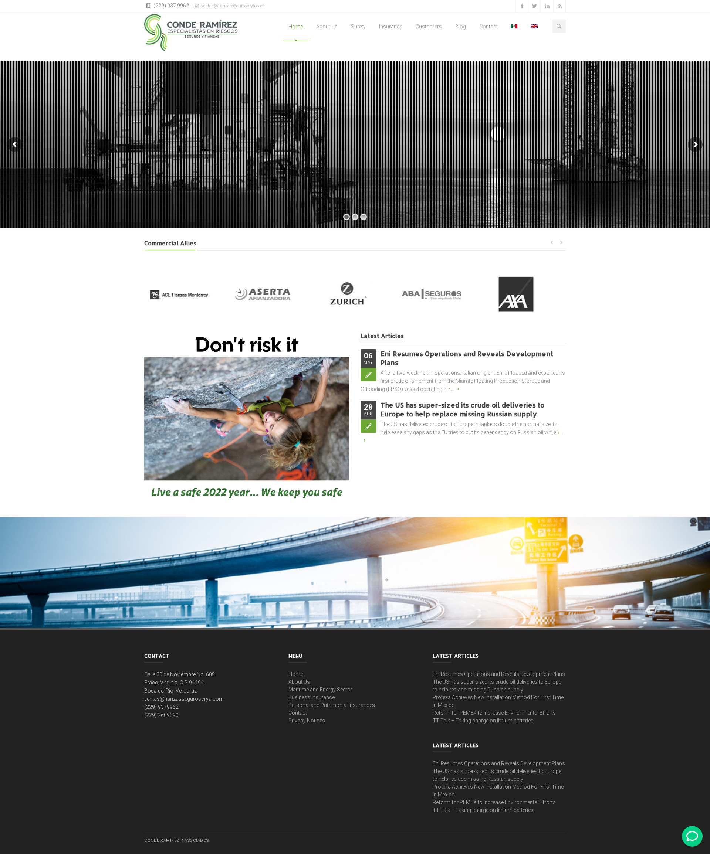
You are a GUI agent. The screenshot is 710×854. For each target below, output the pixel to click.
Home (295, 27)
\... (451, 389)
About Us (327, 27)
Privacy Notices (306, 721)
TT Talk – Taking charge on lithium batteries (483, 721)
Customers (429, 27)
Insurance (390, 27)
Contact (488, 27)
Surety (358, 27)
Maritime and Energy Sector (320, 690)
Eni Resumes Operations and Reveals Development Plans (499, 674)
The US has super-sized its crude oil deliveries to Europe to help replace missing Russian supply (462, 409)
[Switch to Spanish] (514, 27)
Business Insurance (311, 697)
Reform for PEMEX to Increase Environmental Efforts (494, 713)
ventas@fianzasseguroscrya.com (232, 5)
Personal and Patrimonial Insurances (331, 705)
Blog (460, 27)
